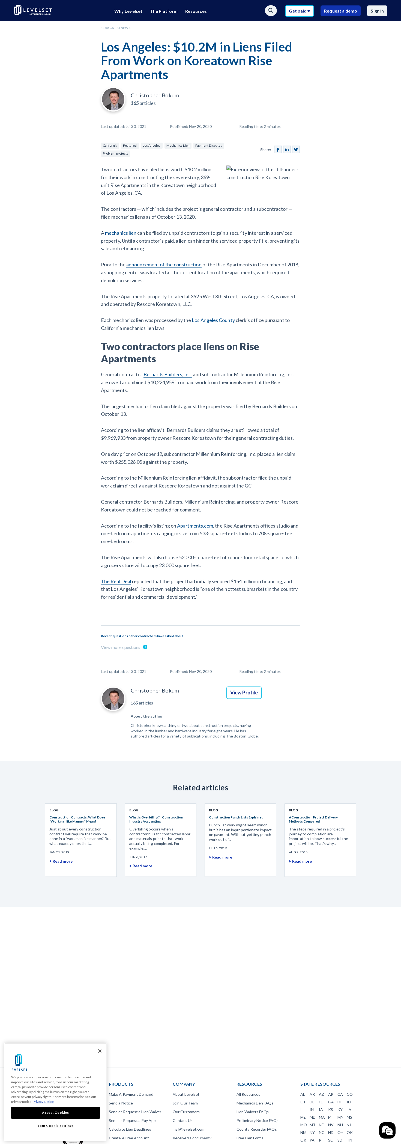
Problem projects (115, 153)
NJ (349, 1124)
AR (330, 1094)
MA (322, 1117)
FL (321, 1102)
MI (330, 1117)
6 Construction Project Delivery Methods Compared (313, 819)
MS (349, 1117)
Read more (63, 861)
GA (331, 1102)
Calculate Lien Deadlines (130, 1129)
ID (349, 1102)
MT (313, 1124)
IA (321, 1109)
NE (321, 1124)
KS (330, 1109)
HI (339, 1102)
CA (340, 1094)
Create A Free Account (129, 1138)
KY (340, 1109)
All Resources (248, 1094)
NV (331, 1124)
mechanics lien (120, 233)
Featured (130, 145)
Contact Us (183, 1120)
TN (349, 1140)
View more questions (120, 647)
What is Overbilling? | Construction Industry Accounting (156, 819)
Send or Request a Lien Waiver (135, 1111)
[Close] (100, 1051)
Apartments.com (195, 526)
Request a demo (340, 10)
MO (303, 1124)
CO (350, 1094)
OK (350, 1132)
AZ (321, 1094)
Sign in (377, 10)
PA (312, 1140)
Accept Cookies (55, 1112)
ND (331, 1132)
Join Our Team (185, 1103)
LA (349, 1109)
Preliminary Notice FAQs (258, 1120)
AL (302, 1094)
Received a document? (192, 1138)
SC (330, 1140)
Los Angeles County (213, 320)
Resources (196, 11)
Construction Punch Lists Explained (236, 817)
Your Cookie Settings (56, 1126)
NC (321, 1132)
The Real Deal (116, 581)
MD (313, 1117)
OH (340, 1132)
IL (302, 1109)
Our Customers (186, 1111)
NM (303, 1132)
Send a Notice (121, 1103)
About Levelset (186, 1094)
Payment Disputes (208, 145)
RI (321, 1140)
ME (303, 1117)
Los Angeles (152, 145)
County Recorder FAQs (257, 1129)
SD (339, 1140)
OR (303, 1140)
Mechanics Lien (178, 145)
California (110, 145)
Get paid (298, 10)
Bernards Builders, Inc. (167, 374)
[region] (55, 1092)
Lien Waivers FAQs (253, 1111)
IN (312, 1109)
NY (312, 1132)
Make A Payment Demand (131, 1094)
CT (303, 1102)
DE (312, 1102)
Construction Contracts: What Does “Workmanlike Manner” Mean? (77, 819)
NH (340, 1124)
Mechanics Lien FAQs (255, 1103)
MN (340, 1117)
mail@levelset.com (188, 1129)
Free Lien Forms (250, 1138)
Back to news (117, 28)
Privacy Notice (43, 1102)
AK (312, 1094)
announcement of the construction (164, 264)
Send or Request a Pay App (132, 1120)
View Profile (244, 693)
